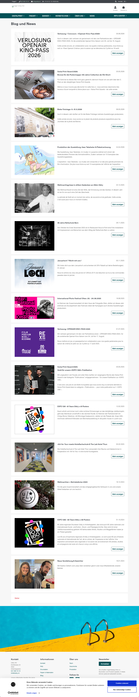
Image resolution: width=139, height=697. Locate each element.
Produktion (73, 669)
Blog (41, 675)
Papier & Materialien (46, 672)
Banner (45, 16)
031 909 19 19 (25, 1)
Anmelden (105, 664)
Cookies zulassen (122, 683)
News (92, 16)
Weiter (17, 598)
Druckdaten (44, 669)
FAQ (41, 666)
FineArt (32, 16)
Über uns (79, 16)
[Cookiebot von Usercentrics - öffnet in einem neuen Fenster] (13, 693)
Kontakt (42, 663)
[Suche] (115, 1)
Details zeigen (32, 693)
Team (71, 663)
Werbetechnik (61, 16)
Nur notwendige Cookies (122, 690)
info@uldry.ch (37, 1)
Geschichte (73, 666)
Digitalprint (17, 16)
